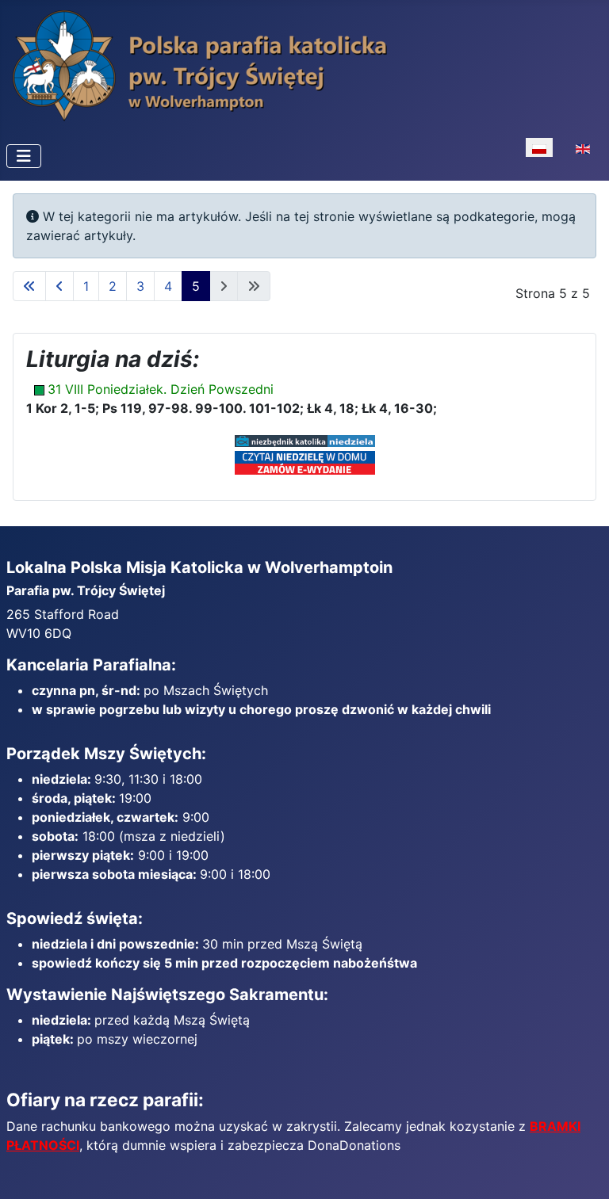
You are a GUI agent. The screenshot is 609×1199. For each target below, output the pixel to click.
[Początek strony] (581, 1169)
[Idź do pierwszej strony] (29, 286)
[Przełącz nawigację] (23, 156)
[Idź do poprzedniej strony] (59, 286)
